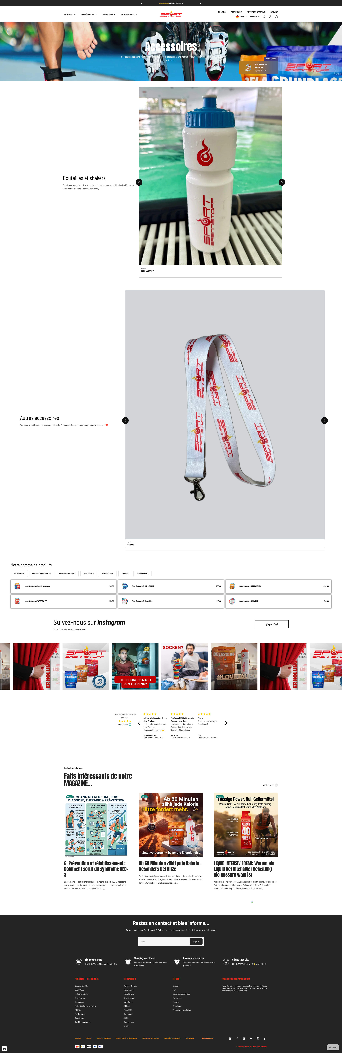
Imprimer (78, 1038)
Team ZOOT (128, 1010)
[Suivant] (200, 3)
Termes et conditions (104, 1038)
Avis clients (177, 1006)
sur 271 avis (123, 724)
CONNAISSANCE (108, 14)
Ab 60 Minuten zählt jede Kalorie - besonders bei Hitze (170, 866)
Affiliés (126, 1018)
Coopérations (129, 1022)
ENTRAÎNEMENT (87, 14)
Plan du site (177, 998)
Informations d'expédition (150, 1038)
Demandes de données (181, 994)
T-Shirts (78, 1010)
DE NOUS (222, 12)
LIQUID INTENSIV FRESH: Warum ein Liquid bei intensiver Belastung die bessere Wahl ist (244, 869)
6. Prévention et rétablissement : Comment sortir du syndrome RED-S (96, 869)
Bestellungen (190, 1038)
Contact (175, 986)
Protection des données (172, 1038)
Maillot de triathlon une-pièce (85, 1006)
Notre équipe (128, 990)
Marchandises (80, 1014)
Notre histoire (129, 994)
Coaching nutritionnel (82, 1022)
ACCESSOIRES (89, 574)
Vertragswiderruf (207, 1038)
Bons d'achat (79, 1018)
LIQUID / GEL (79, 990)
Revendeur (128, 1014)
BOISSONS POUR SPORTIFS (41, 574)
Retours (176, 1002)
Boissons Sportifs (81, 986)
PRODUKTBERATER (129, 14)
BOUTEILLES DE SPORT (67, 574)
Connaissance (129, 998)
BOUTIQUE (68, 14)
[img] (124, 721)
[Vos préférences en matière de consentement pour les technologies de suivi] (4, 1048)
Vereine (126, 1026)
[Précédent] (141, 3)
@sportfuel (272, 624)
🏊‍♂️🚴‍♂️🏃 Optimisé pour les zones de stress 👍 (171, 3)
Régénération (80, 998)
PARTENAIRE (236, 12)
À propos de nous (130, 986)
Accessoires (79, 1002)
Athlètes (127, 1006)
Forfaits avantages (81, 994)
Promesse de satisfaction (182, 1010)
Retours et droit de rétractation (126, 1038)
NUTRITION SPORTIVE (256, 12)
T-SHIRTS (125, 574)
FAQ (174, 990)
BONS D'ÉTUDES (107, 574)
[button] (140, 723)
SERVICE (274, 12)
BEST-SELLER (19, 574)
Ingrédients (128, 1002)
